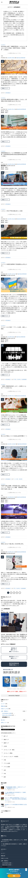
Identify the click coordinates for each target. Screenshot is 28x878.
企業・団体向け (4, 711)
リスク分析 (16, 479)
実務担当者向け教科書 (6, 715)
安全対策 (19, 379)
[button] (2, 2)
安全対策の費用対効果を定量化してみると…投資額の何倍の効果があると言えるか (14, 100)
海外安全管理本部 (20, 57)
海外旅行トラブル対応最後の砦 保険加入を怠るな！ (16, 805)
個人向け (3, 720)
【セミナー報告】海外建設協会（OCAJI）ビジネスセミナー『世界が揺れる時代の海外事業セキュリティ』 (16, 799)
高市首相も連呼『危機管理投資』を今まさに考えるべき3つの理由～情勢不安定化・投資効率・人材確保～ (14, 48)
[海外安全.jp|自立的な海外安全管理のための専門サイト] (14, 2)
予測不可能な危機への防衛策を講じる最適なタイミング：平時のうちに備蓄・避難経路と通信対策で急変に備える (14, 487)
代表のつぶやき (4, 708)
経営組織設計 (3, 44)
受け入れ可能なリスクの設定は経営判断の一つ (14, 436)
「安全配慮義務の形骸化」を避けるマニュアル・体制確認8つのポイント (15, 787)
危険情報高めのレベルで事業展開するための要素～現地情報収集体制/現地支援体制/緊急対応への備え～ (14, 154)
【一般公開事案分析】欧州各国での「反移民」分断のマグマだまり (16, 793)
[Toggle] (26, 711)
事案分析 (3, 706)
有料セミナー (4, 722)
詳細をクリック (5, 88)
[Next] (20, 593)
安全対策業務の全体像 (6, 713)
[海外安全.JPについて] (14, 622)
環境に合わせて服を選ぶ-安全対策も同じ (12, 544)
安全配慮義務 (24, 379)
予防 (14, 588)
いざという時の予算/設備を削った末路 (11, 211)
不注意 (15, 379)
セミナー (3, 703)
